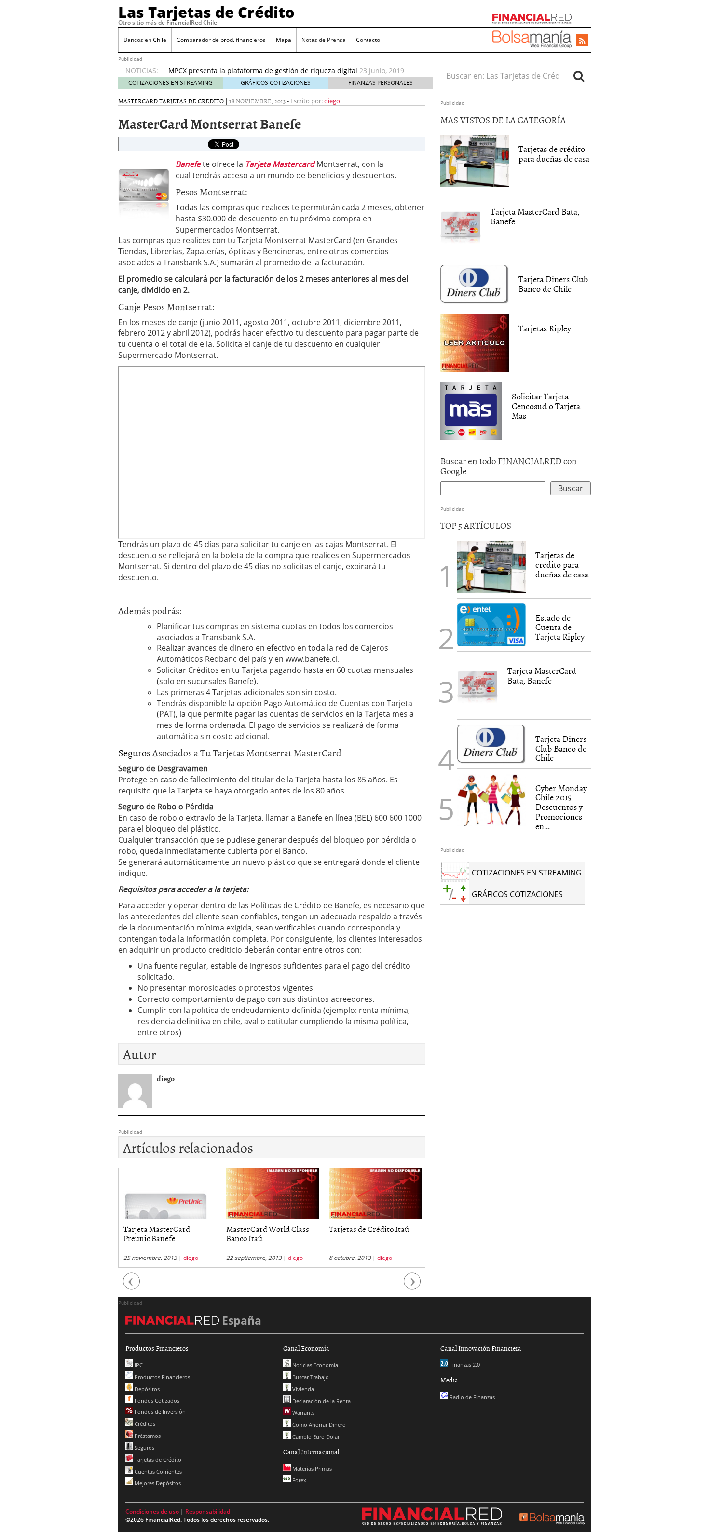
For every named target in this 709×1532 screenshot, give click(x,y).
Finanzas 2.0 (464, 1364)
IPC (138, 1364)
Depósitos (146, 1389)
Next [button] (412, 1286)
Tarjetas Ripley (544, 328)
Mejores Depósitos (157, 1483)
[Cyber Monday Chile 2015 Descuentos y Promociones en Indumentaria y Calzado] (491, 800)
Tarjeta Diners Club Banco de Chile (553, 284)
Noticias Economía (314, 1364)
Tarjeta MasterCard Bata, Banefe (535, 216)
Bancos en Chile (144, 40)
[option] (291, 71)
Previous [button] (131, 1286)
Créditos (144, 1423)
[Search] (579, 76)
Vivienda (302, 1389)
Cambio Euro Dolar (315, 1436)
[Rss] (582, 41)
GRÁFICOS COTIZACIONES (276, 83)
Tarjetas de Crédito (157, 1459)
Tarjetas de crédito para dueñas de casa (553, 153)
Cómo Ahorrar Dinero (318, 1424)
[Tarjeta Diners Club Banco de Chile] (474, 283)
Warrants (302, 1412)
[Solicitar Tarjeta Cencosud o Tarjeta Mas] (471, 410)
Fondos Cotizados (156, 1400)
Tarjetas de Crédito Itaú (266, 1228)
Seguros (135, 752)
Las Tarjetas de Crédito (206, 12)
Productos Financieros (161, 1377)
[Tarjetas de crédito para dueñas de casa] (474, 160)
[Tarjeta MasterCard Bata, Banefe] (460, 225)
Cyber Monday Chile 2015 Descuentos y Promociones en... (561, 807)
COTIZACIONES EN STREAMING (170, 83)
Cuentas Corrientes (157, 1471)
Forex (298, 1480)
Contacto (368, 40)
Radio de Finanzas (471, 1397)
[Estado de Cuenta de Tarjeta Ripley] (491, 625)
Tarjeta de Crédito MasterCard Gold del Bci (237, 70)
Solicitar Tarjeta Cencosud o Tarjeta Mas (546, 406)
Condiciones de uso (152, 1511)
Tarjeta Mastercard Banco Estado (372, 1233)
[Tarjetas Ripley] (474, 342)
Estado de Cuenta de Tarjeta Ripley (560, 627)
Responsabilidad (207, 1511)
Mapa (283, 40)
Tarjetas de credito (191, 101)
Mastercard (138, 101)
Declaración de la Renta (321, 1401)
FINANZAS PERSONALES (380, 83)
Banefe (188, 164)
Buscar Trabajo (310, 1377)
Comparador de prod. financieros (221, 40)
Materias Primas (311, 1468)
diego (332, 100)
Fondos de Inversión (159, 1411)
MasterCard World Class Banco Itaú (164, 1233)
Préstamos (147, 1435)
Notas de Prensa (323, 40)
